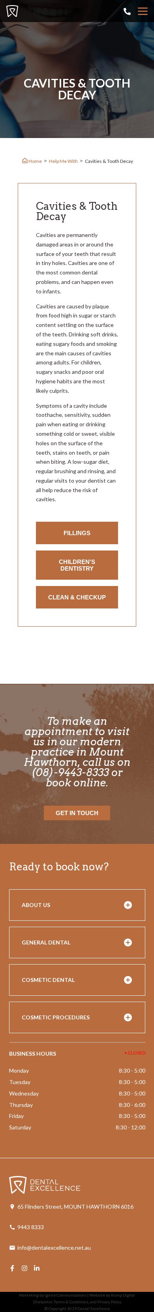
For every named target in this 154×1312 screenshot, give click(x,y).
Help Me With (63, 161)
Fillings (77, 533)
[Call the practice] (127, 11)
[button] (77, 905)
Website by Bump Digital (112, 1295)
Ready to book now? (59, 866)
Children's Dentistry (77, 565)
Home (35, 161)
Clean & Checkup (77, 597)
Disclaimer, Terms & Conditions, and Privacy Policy (77, 1301)
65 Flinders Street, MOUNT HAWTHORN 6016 (75, 1206)
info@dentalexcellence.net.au (54, 1247)
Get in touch (77, 813)
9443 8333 (30, 1227)
